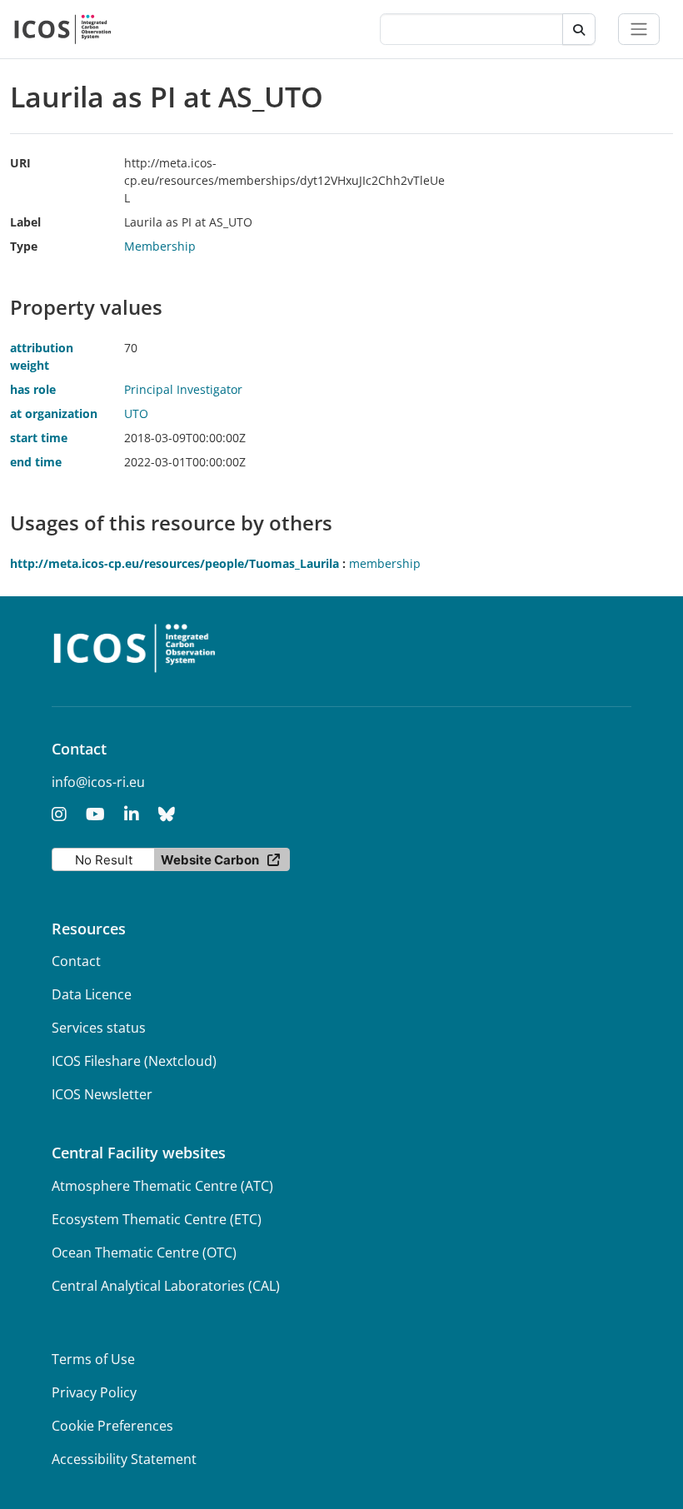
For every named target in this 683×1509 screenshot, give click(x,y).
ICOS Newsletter (102, 1094)
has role (33, 389)
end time (36, 462)
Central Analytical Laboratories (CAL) (166, 1286)
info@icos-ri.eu (98, 782)
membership (385, 563)
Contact (76, 961)
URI (20, 163)
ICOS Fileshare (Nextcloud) (134, 1061)
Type (23, 246)
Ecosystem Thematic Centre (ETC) (157, 1219)
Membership (160, 246)
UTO (136, 413)
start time (38, 438)
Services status (99, 1027)
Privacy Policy (94, 1392)
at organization (53, 413)
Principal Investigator (183, 389)
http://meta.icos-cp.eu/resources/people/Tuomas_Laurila (174, 563)
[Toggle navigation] (639, 29)
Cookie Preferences (112, 1426)
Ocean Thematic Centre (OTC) (144, 1252)
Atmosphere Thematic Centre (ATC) (162, 1186)
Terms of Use (93, 1359)
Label (25, 222)
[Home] (62, 29)
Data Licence (92, 994)
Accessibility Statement (124, 1459)
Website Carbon (210, 860)
